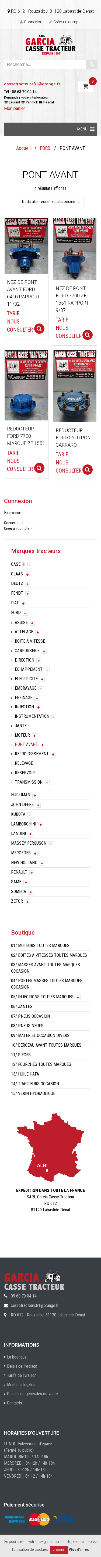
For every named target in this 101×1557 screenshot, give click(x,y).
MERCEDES (21, 852)
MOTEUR (22, 735)
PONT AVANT (26, 744)
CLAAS (17, 574)
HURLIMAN (20, 794)
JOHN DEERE (22, 804)
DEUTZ (17, 583)
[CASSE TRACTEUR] (50, 44)
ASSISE (21, 622)
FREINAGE (23, 697)
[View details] (26, 245)
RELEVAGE (24, 763)
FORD (45, 148)
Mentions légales (21, 1384)
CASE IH (18, 564)
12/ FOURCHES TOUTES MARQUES (41, 1064)
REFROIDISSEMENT (32, 753)
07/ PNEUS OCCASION (30, 1016)
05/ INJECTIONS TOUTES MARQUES (42, 996)
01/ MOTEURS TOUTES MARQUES (40, 945)
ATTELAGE (24, 631)
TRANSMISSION (29, 782)
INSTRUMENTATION (32, 716)
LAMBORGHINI (23, 824)
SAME (16, 881)
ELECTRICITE (26, 678)
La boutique (17, 1357)
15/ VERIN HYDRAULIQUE (33, 1093)
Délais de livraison (22, 1366)
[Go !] (91, 64)
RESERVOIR (25, 772)
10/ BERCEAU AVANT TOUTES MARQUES (46, 1045)
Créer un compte (67, 22)
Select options (39, 328)
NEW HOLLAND (24, 862)
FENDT (17, 593)
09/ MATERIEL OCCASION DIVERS (40, 1035)
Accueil (23, 148)
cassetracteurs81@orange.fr (32, 84)
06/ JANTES (21, 1006)
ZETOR (17, 901)
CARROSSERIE (27, 650)
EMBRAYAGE (25, 688)
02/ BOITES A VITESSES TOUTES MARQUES (49, 955)
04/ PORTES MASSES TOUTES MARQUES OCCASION (46, 984)
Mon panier (14, 108)
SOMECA (18, 891)
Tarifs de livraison (21, 1375)
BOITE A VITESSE (30, 641)
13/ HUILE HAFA (25, 1074)
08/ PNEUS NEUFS (27, 1025)
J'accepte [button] (59, 1550)
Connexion (33, 22)
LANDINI (18, 833)
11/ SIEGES (21, 1054)
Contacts (14, 1403)
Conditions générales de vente (32, 1393)
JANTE (21, 725)
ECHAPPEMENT (29, 669)
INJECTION (24, 706)
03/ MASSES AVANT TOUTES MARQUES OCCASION (45, 968)
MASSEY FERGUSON (28, 843)
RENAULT (19, 872)
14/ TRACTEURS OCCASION (35, 1083)
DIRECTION (24, 660)
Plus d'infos (79, 1549)
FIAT (15, 602)
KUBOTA (18, 814)
